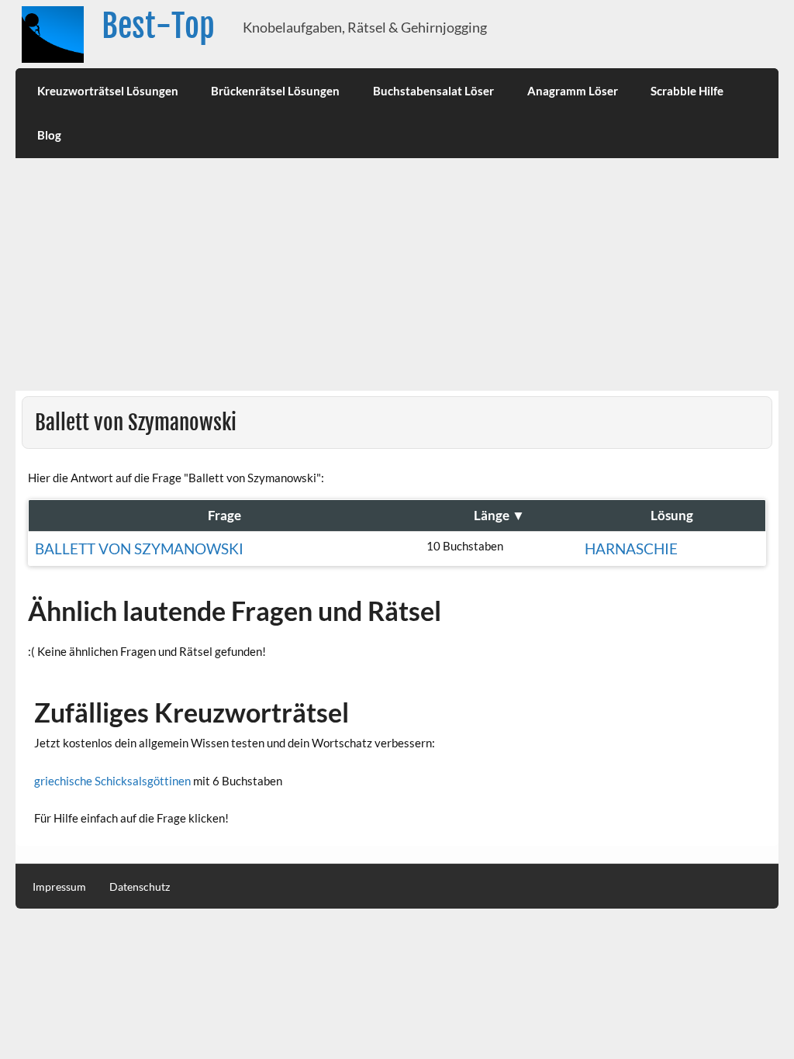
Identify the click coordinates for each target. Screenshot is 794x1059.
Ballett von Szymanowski (139, 548)
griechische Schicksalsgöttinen (112, 781)
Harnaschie (631, 548)
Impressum (59, 886)
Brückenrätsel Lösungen (275, 91)
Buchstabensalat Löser (433, 91)
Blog (49, 135)
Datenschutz (139, 886)
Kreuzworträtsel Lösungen (107, 91)
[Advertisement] (397, 274)
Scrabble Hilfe (687, 91)
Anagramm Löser (572, 91)
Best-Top (158, 26)
